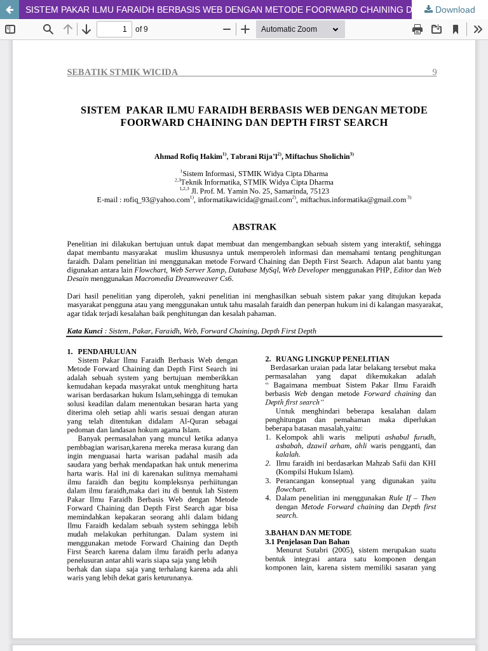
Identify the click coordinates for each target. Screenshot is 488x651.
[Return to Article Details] (9, 9)
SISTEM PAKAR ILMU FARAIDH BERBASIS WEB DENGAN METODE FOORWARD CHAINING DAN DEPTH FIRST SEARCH (256, 9)
